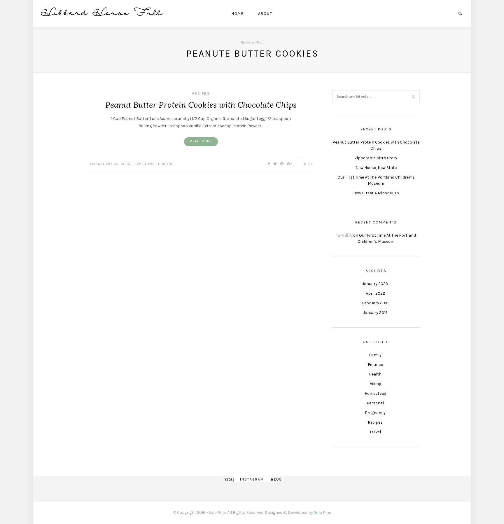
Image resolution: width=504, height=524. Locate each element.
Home (238, 13)
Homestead (375, 393)
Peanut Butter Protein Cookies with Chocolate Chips (201, 104)
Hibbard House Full (102, 14)
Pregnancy (375, 412)
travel (375, 431)
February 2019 (375, 303)
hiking (375, 383)
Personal (375, 403)
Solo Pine (322, 512)
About (265, 13)
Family (375, 354)
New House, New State (376, 167)
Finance (375, 364)
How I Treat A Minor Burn (376, 193)
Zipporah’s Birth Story (376, 158)
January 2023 (375, 283)
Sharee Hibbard (158, 164)
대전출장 (344, 235)
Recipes (201, 93)
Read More (201, 141)
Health (375, 374)
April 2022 (375, 293)
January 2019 (375, 312)
